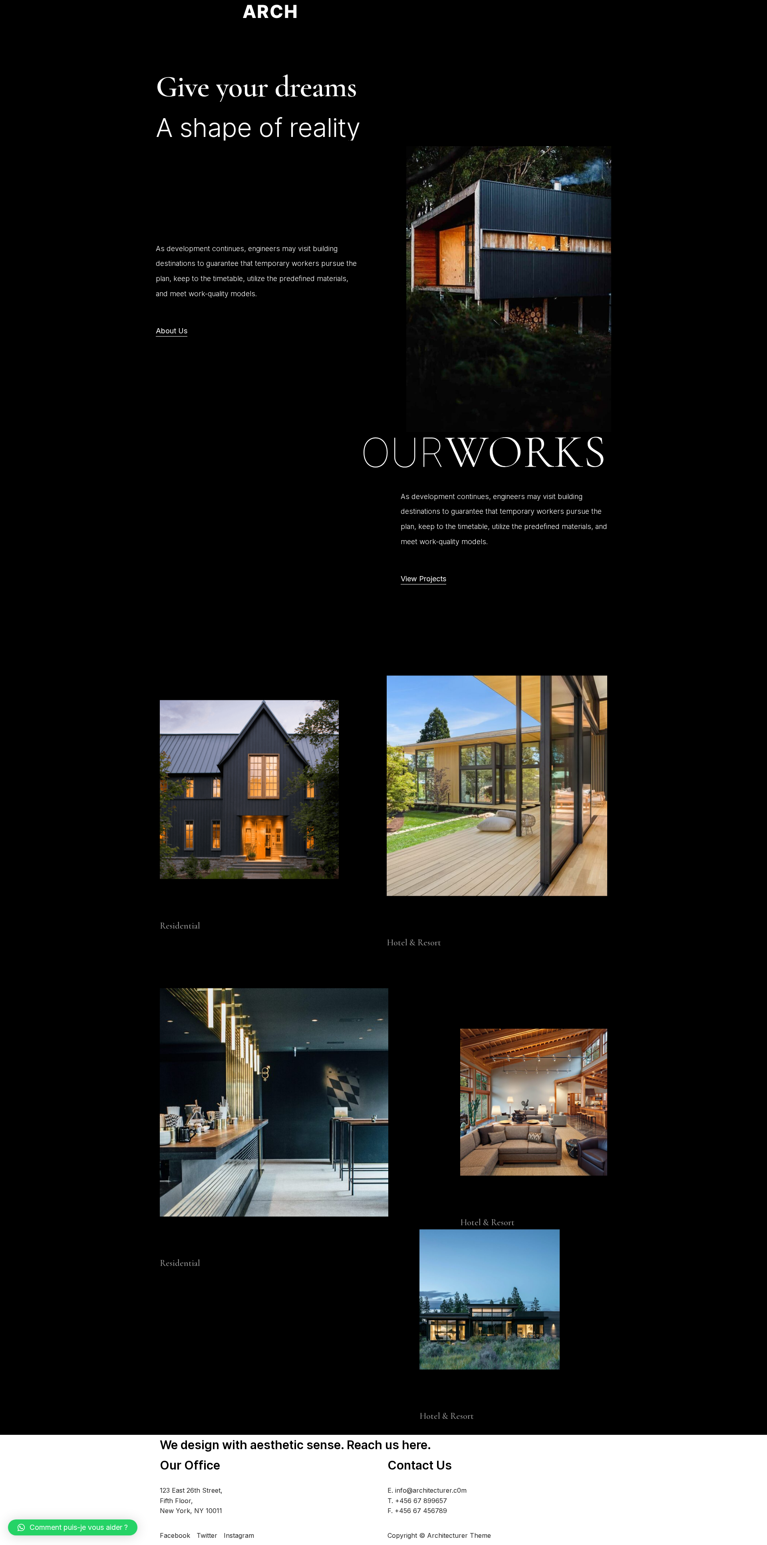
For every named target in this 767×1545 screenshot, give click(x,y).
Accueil (398, 18)
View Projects (423, 578)
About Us (171, 331)
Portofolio (510, 18)
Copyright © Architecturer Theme (439, 1535)
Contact (481, 18)
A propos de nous (439, 18)
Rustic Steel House (205, 1242)
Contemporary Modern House (458, 921)
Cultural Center (496, 1202)
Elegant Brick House (208, 904)
